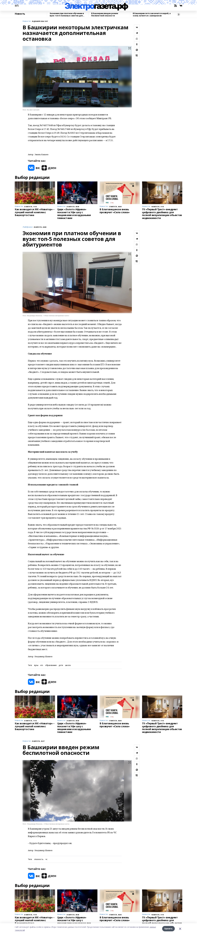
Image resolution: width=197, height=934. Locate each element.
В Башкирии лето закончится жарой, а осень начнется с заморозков (151, 14)
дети (61, 665)
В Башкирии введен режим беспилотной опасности (104, 14)
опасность (38, 859)
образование (51, 665)
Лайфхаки (28, 227)
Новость (20, 13)
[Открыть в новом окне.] (34, 168)
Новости (27, 21)
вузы (36, 665)
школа (68, 665)
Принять (168, 928)
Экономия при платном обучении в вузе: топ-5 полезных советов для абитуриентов (67, 14)
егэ (41, 665)
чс (46, 859)
